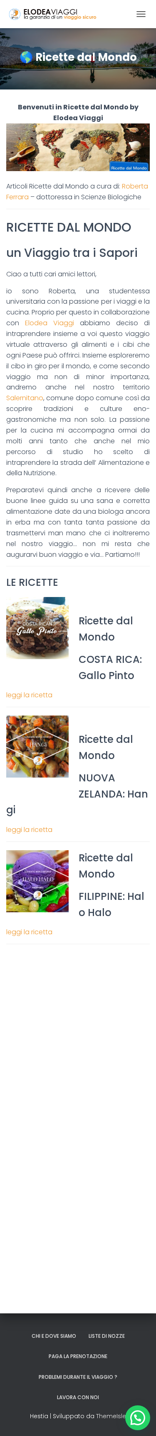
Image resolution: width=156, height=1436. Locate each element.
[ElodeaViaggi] (69, 14)
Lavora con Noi (78, 1397)
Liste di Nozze (107, 1335)
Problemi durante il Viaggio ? (78, 1376)
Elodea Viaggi (49, 323)
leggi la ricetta (29, 695)
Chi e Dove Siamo (54, 1335)
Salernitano (24, 398)
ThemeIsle (111, 1416)
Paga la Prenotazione (78, 1356)
